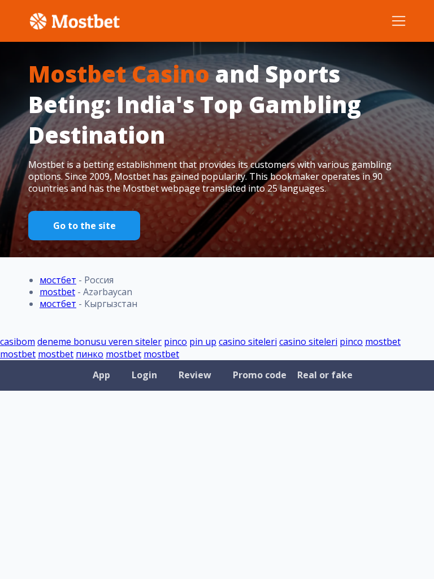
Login (144, 375)
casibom (17, 341)
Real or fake (325, 375)
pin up (202, 341)
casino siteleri (248, 341)
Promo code (260, 375)
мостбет (58, 280)
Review (195, 375)
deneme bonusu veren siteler (99, 341)
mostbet (57, 292)
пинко (89, 354)
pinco (175, 341)
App (101, 375)
